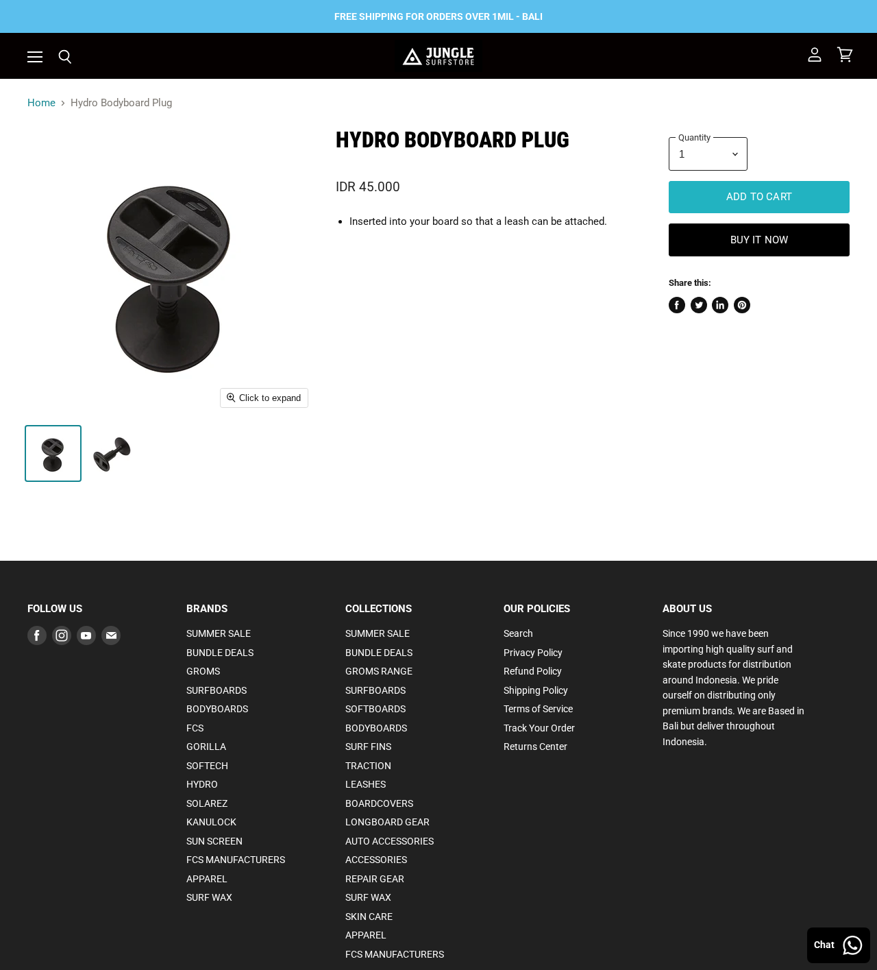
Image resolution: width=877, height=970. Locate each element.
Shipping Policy (536, 690)
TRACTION (368, 765)
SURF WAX (209, 897)
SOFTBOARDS (375, 708)
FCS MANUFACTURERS (235, 859)
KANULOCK (211, 821)
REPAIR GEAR (374, 878)
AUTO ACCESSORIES (389, 841)
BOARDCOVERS (379, 803)
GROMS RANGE (378, 671)
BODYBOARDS (217, 708)
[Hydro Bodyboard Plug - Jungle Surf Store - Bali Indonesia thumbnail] (53, 453)
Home (41, 103)
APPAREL (206, 878)
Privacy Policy (533, 652)
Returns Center (535, 746)
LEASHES (365, 784)
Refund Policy (533, 671)
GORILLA (206, 746)
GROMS (203, 671)
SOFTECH (207, 765)
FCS (194, 728)
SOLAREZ (206, 803)
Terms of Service (538, 708)
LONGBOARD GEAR (387, 821)
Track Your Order (539, 728)
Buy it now (759, 240)
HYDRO (202, 784)
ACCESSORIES (376, 859)
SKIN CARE (369, 916)
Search (518, 633)
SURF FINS (368, 746)
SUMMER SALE (218, 633)
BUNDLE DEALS (220, 652)
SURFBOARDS (216, 690)
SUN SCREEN (214, 841)
